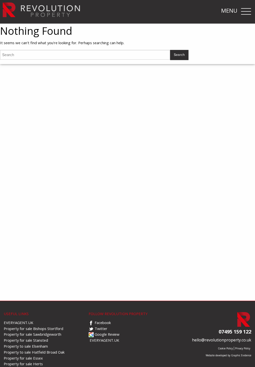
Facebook (102, 322)
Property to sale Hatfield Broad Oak (34, 352)
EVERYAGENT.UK (18, 322)
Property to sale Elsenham (26, 346)
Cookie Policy (225, 348)
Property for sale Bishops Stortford (33, 328)
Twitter (100, 328)
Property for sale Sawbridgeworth (32, 334)
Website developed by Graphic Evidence (228, 355)
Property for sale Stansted (26, 340)
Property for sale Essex (23, 358)
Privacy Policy (242, 348)
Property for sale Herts (23, 363)
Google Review (107, 334)
